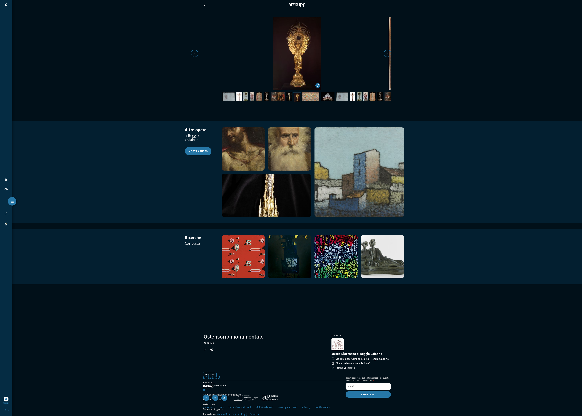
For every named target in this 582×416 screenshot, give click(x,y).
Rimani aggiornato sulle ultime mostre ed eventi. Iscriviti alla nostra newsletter (367, 379)
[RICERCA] (6, 213)
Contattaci (209, 407)
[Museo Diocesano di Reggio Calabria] (360, 344)
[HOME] (6, 178)
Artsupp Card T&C (287, 407)
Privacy (306, 407)
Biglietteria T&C (264, 407)
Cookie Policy (322, 407)
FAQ (221, 407)
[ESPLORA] (6, 189)
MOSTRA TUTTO (198, 151)
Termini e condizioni (239, 407)
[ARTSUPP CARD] (6, 223)
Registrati (368, 394)
